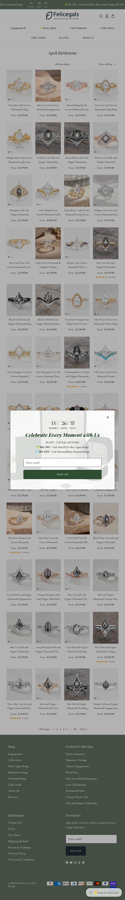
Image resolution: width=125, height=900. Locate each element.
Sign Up (62, 474)
